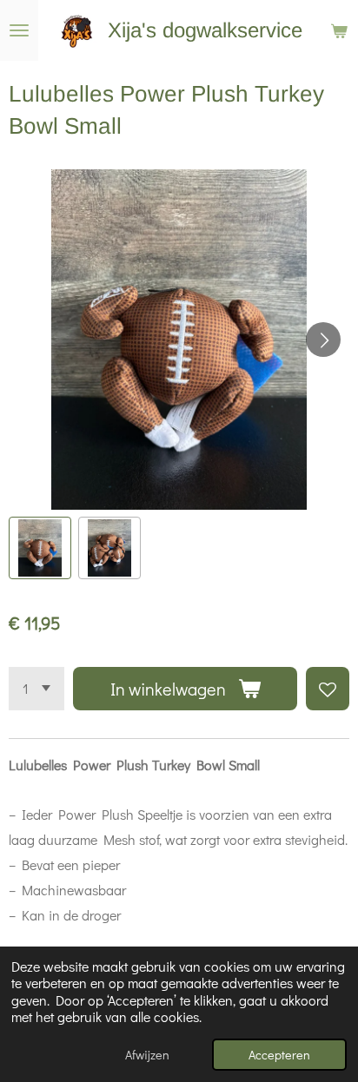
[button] (40, 548)
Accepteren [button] (279, 1054)
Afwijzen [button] (147, 1054)
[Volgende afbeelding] (323, 339)
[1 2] (36, 688)
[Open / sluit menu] (19, 30)
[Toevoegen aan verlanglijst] (327, 688)
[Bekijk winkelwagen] (339, 30)
